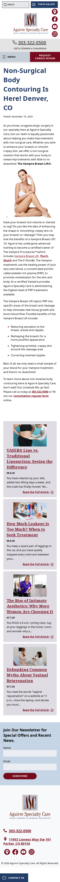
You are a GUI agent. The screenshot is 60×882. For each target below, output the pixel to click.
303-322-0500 (32, 42)
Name (7, 748)
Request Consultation (45, 57)
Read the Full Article (36, 492)
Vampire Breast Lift (26, 256)
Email (6, 761)
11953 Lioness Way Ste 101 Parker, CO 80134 (27, 841)
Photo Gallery (46, 4)
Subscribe (20, 776)
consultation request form (31, 396)
